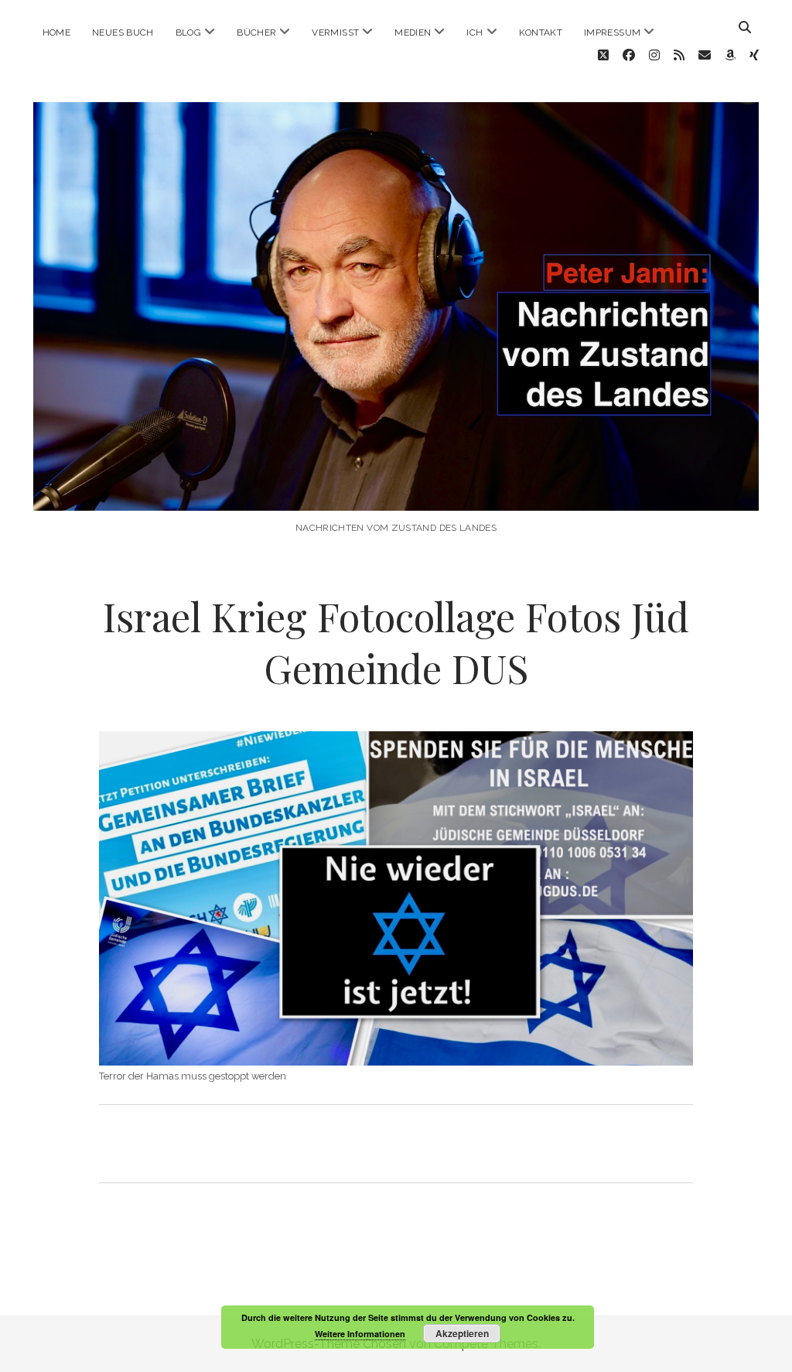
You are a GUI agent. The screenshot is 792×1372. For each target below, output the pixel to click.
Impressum (612, 32)
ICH (474, 32)
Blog (188, 32)
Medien (412, 32)
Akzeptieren (462, 1333)
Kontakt (541, 32)
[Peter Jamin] (396, 494)
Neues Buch (123, 32)
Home (56, 32)
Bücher (256, 32)
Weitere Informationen (360, 1333)
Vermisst (335, 32)
